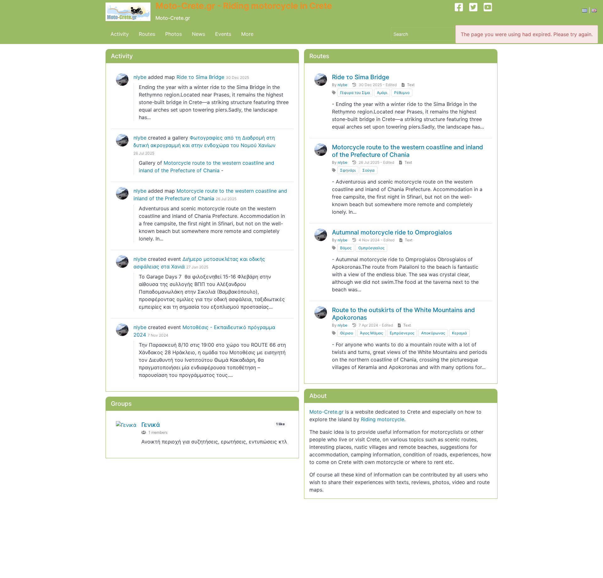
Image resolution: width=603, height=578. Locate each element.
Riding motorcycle (382, 419)
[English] (594, 10)
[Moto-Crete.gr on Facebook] (461, 12)
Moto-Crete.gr (326, 412)
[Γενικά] (126, 424)
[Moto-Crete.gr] (130, 12)
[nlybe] (122, 79)
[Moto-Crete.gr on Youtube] (490, 12)
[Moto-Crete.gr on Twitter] (476, 12)
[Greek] (584, 10)
